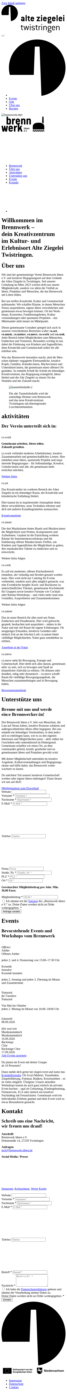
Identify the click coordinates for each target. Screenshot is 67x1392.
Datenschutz (16, 1383)
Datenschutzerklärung (34, 1289)
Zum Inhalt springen (13, 3)
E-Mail (6, 803)
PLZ (5, 876)
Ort (4, 880)
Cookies (14, 1387)
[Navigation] (2, 35)
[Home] (33, 31)
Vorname (7, 795)
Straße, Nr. (8, 872)
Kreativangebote (11, 515)
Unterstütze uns (18, 175)
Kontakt (13, 182)
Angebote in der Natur (14, 647)
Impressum (15, 1380)
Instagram (7, 1188)
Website (6, 791)
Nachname (8, 799)
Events (13, 98)
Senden (7, 1299)
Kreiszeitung (22, 1188)
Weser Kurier (39, 1188)
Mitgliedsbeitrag (12, 897)
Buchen (13, 108)
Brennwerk (15, 165)
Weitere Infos (9, 476)
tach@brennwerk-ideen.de (17, 1150)
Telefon (6, 836)
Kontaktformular (11, 1075)
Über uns (14, 105)
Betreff (6, 1272)
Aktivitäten (15, 172)
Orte (11, 101)
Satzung (33, 901)
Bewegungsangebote (13, 690)
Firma (5, 868)
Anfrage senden (11, 911)
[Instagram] (37, 211)
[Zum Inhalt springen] (29, 159)
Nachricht (8, 1285)
